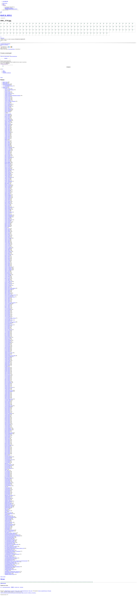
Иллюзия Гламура (8, 573)
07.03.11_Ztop (7, 252)
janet (1, 11)
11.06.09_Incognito (8, 519)
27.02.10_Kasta (7, 435)
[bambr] (7, 582)
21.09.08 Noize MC (8, 568)
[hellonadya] (25, 582)
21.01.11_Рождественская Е (10, 296)
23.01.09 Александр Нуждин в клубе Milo (12, 535)
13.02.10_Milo (7, 440)
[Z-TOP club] (75, 582)
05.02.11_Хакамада (8, 285)
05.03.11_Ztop (7, 257)
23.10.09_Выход (8, 484)
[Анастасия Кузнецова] (79, 582)
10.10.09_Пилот (8, 489)
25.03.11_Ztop (7, 236)
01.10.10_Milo (7, 350)
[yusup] (74, 582)
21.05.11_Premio (8, 191)
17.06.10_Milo (7, 389)
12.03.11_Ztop (7, 244)
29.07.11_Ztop (7, 143)
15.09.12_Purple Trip (8, 93)
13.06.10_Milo (7, 392)
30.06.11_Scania (7, 167)
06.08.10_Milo (7, 371)
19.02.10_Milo (7, 439)
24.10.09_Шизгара (8, 482)
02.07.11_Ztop (7, 163)
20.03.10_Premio (8, 424)
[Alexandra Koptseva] (3, 582)
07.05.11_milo (7, 200)
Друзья (2, 579)
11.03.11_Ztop (7, 245)
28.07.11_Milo (7, 145)
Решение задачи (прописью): (5, 61)
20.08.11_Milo (7, 130)
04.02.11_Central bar (8, 283)
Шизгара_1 (7, 463)
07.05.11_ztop (7, 204)
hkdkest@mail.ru (7, 590)
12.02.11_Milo (7, 276)
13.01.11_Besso (7, 304)
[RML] (53, 582)
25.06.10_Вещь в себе (9, 387)
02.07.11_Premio (8, 164)
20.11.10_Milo (7, 328)
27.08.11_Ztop (7, 126)
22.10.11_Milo (7, 114)
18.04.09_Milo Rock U (9, 525)
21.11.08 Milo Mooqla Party (9, 547)
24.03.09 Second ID (6, 84)
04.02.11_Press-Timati (8, 289)
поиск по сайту (5, 9)
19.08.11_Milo (7, 125)
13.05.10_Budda (7, 404)
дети (12, 587)
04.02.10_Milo (7, 446)
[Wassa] (69, 582)
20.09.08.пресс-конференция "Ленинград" (12, 571)
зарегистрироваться (13, 56)
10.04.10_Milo (7, 417)
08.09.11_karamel (8, 124)
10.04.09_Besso (7, 527)
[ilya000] (26, 582)
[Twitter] (9, 47)
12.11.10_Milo (7, 332)
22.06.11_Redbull (8, 174)
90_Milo (6, 366)
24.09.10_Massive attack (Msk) (10, 355)
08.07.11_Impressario (8, 157)
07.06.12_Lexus (7, 97)
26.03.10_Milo (7, 422)
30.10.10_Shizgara (8, 337)
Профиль (4, 71)
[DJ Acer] (17, 582)
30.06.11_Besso (7, 168)
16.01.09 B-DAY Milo (8, 538)
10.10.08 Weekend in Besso (9, 558)
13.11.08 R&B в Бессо (9, 549)
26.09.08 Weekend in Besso (9, 565)
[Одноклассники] (10, 47)
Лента (1, 77)
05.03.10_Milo (7, 431)
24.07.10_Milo (7, 373)
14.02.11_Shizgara (8, 274)
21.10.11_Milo (7, 115)
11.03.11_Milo (7, 249)
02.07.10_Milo (7, 383)
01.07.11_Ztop (7, 166)
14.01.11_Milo (7, 301)
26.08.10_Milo (7, 365)
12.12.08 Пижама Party (9, 543)
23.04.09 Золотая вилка (9, 524)
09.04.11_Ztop (7, 223)
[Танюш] (88, 582)
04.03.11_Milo (7, 259)
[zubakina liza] (76, 582)
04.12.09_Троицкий (8, 468)
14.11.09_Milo (7, 474)
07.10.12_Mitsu (7, 91)
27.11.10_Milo (7, 325)
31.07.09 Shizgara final (9, 513)
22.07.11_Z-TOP (8, 149)
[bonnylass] (12, 582)
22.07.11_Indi (7, 140)
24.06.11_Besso (7, 171)
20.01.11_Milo (7, 300)
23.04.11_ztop (7, 211)
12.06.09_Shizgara (8, 518)
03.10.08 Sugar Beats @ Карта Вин (11, 563)
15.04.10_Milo (7, 416)
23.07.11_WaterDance (8, 147)
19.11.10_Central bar (8, 329)
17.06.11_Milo (7, 176)
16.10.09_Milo (7, 488)
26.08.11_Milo (7, 129)
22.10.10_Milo (7, 343)
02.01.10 (6, 454)
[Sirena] (57, 582)
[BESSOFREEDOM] (11, 582)
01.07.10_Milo (7, 384)
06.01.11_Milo (7, 306)
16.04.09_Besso (7, 526)
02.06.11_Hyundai (8, 185)
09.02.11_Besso (7, 278)
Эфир (4, 70)
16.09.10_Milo (7, 359)
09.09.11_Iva (7, 123)
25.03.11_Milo (7, 237)
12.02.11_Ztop (7, 275)
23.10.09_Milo (7, 483)
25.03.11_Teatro (7, 235)
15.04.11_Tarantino (8, 216)
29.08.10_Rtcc (7, 363)
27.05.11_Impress (8, 189)
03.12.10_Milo (7, 323)
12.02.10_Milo (7, 441)
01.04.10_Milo (7, 420)
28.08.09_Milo (7, 507)
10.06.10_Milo (7, 394)
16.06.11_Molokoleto (8, 177)
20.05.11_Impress (8, 194)
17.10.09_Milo (7, 487)
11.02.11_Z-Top (7, 277)
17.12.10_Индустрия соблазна (10, 318)
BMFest (6, 139)
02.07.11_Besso (7, 165)
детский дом (16, 587)
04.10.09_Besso (7, 492)
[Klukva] (38, 582)
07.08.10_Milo (7, 370)
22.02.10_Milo (7, 436)
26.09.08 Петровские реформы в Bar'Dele (12, 566)
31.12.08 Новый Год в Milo (10, 540)
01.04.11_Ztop (7, 228)
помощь (5, 58)
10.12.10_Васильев (8, 322)
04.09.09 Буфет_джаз (8, 506)
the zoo (6, 227)
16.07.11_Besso (7, 152)
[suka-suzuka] (60, 582)
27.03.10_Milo (7, 421)
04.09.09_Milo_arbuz (8, 505)
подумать (21, 587)
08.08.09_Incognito (8, 512)
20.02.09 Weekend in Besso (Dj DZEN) (11, 534)
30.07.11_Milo (7, 142)
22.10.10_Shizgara (8, 342)
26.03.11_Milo (7, 234)
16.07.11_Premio (8, 150)
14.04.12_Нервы (8, 100)
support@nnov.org (44, 590)
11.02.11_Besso (7, 280)
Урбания (6, 509)
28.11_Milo (7, 470)
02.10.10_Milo (7, 349)
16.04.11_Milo (7, 218)
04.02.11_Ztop (7, 286)
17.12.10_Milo (7, 317)
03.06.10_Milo (7, 396)
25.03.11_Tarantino (8, 238)
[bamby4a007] (8, 582)
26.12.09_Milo (7, 455)
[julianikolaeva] (34, 582)
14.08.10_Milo (7, 369)
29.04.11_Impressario (8, 207)
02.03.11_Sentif (7, 260)
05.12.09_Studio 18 (8, 465)
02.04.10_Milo (7, 419)
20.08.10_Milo (7, 367)
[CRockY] (16, 582)
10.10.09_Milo (7, 490)
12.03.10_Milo (7, 426)
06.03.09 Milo (7, 529)
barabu (6, 469)
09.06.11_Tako (7, 184)
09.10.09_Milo (7, 491)
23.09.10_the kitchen (8, 356)
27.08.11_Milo (7, 127)
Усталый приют (7, 510)
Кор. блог (30, 590)
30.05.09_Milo (7, 520)
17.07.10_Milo (7, 376)
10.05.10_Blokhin (8, 406)
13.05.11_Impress (8, 197)
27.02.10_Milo (7, 434)
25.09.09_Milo (7, 499)
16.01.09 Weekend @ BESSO (10, 539)
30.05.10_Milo (7, 397)
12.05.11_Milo (7, 199)
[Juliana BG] (33, 582)
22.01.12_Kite (7, 102)
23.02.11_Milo (7, 266)
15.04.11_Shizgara (8, 221)
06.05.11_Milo (7, 202)
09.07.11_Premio (8, 155)
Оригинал (2, 38)
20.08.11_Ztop (7, 131)
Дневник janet (5, 86)
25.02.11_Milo (7, 265)
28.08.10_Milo (7, 364)
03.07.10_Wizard (8, 381)
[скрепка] (85, 582)
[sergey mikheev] (56, 582)
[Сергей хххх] (84, 582)
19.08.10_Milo (7, 368)
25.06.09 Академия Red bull (10, 517)
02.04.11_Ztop (7, 229)
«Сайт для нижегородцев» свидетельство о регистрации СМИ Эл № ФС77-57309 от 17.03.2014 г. (18, 592)
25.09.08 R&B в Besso (9, 567)
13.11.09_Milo (7, 475)
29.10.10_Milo (7, 339)
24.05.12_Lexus (7, 98)
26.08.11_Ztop (7, 128)
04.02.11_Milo (7, 287)
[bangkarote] (10, 582)
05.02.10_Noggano (8, 445)
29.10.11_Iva (7, 107)
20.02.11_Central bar (8, 268)
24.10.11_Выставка (8, 106)
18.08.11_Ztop (7, 134)
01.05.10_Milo (7, 407)
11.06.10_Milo (7, 393)
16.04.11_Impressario (8, 215)
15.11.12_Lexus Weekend (9, 89)
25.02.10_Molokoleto (8, 433)
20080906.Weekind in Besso (10, 574)
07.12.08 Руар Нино (8, 545)
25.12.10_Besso (7, 312)
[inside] (29, 582)
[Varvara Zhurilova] (65, 582)
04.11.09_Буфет (7, 467)
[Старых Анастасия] (87, 582)
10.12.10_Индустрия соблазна (10, 321)
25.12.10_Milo (7, 311)
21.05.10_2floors (8, 400)
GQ (1, 587)
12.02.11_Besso (7, 273)
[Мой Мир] (11, 47)
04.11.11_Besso (7, 105)
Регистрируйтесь (11, 49)
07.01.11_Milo (7, 305)
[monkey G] (44, 582)
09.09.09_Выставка (8, 503)
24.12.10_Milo (7, 313)
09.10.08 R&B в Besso (9, 559)
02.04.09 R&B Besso (6, 83)
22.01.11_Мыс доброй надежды (10, 294)
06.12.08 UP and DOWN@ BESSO (11, 546)
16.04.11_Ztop (7, 217)
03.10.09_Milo (7, 493)
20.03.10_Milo (7, 423)
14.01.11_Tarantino (8, 303)
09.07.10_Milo (7, 379)
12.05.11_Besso (7, 198)
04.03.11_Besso (7, 258)
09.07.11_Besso (7, 156)
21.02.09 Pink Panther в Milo (10, 533)
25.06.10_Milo (7, 386)
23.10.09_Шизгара (8, 485)
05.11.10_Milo (7, 334)
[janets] (30, 582)
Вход (3, 4)
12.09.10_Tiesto (7, 360)
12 (5, 112)
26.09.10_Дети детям (8, 352)
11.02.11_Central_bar (8, 281)
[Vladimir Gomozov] (67, 582)
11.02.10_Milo (7, 442)
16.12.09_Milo (7, 460)
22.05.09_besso (7, 521)
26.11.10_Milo (7, 326)
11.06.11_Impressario (8, 181)
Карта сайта (17, 590)
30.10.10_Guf (7, 338)
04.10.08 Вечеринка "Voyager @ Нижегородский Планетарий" (16, 560)
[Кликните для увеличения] (0, 12)
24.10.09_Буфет (7, 481)
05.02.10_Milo (7, 444)
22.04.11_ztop (7, 213)
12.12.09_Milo (7, 461)
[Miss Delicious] (43, 582)
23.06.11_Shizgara (8, 172)
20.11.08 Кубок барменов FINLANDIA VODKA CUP (14, 548)
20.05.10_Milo (7, 401)
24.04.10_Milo (7, 409)
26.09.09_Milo (7, 497)
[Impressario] (28, 582)
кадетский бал (7, 272)
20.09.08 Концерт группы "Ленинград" (12, 572)
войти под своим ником (4, 56)
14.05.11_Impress (8, 196)
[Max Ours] (40, 582)
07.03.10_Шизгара (8, 429)
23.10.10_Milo (7, 341)
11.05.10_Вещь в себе (9, 405)
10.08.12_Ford (7, 94)
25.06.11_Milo (7, 170)
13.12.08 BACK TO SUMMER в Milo (11, 544)
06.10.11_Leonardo (8, 120)
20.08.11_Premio (8, 132)
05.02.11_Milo (7, 282)
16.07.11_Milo (7, 151)
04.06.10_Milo (7, 395)
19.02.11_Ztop (7, 270)
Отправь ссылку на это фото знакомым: (7, 39)
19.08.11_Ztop (7, 133)
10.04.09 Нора (7, 528)
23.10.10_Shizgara (8, 340)
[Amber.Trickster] (4, 582)
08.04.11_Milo (7, 226)
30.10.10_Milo (7, 336)
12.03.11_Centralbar (8, 247)
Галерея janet (5, 87)
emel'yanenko (7, 183)
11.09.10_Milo (7, 361)
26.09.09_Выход (8, 496)
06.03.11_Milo (7, 256)
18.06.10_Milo (7, 388)
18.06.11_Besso (7, 175)
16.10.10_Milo (7, 345)
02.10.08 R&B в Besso (9, 564)
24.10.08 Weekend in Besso (9, 550)
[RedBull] (52, 582)
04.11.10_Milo (7, 335)
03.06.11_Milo (7, 180)
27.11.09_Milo (7, 471)
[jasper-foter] (31, 582)
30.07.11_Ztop (7, 141)
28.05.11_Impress (8, 186)
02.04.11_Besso (7, 231)
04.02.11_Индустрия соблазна (10, 288)
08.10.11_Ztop (7, 116)
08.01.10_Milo (7, 453)
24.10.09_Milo (7, 480)
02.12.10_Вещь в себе (9, 324)
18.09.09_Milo (7, 502)
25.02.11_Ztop (7, 262)
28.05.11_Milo (7, 182)
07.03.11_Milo (7, 253)
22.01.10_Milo (7, 450)
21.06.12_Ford (7, 96)
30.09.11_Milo (7, 121)
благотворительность (6, 587)
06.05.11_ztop (7, 205)
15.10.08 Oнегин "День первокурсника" (12, 554)
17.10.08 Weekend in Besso (9, 553)
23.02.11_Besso (7, 263)
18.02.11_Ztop (7, 271)
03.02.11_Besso (7, 290)
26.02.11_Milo (7, 264)
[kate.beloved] (35, 582)
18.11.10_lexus (7, 330)
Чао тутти (6, 508)
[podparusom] (48, 582)
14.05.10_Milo (7, 402)
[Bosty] (13, 582)
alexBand (6, 514)
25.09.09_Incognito (8, 498)
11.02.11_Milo (7, 279)
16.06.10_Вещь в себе (9, 390)
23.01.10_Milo (7, 449)
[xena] (70, 582)
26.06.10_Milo (7, 385)
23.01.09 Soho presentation (9, 536)
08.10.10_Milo (7, 347)
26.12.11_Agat (7, 103)
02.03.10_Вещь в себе (9, 432)
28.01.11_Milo (7, 292)
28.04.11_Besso (7, 208)
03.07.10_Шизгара (8, 382)
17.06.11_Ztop (7, 179)
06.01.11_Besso (7, 307)
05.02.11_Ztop (7, 284)
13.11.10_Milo (7, 331)
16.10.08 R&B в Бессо (9, 555)
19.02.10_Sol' (7, 438)
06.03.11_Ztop (7, 255)
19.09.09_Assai (7, 500)
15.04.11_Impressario (8, 219)
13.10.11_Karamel (8, 119)
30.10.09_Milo (7, 479)
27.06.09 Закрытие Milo (9, 516)
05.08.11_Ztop (7, 138)
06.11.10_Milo (7, 333)
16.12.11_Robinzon (8, 104)
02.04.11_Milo (7, 230)
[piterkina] (47, 582)
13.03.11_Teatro (7, 243)
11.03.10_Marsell (8, 427)
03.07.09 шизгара (8, 515)
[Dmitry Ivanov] (20, 582)
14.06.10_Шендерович (9, 391)
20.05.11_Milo (7, 193)
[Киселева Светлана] (83, 582)
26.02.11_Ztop (7, 261)
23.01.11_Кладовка (8, 295)
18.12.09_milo (7, 458)
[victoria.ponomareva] (66, 582)
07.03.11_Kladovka (8, 251)
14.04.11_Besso (7, 222)
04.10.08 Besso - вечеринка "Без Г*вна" (12, 561)
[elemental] (21, 582)
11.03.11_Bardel (7, 248)
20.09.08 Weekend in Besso (9, 569)
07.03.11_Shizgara (8, 254)
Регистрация (5, 3)
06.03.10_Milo (7, 430)
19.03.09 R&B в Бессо (9, 85)
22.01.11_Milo (7, 297)
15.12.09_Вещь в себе (9, 459)
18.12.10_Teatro (7, 316)
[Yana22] (71, 582)
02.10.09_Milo (7, 494)
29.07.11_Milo (7, 144)
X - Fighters (7, 570)
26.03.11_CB (7, 232)
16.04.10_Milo (7, 415)
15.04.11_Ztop (7, 220)
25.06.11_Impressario (8, 169)
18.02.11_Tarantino (8, 269)
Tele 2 (6, 511)
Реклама (49, 590)
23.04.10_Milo (7, 410)
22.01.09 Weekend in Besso (9, 537)
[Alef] (2, 582)
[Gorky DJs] (22, 582)
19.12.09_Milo (7, 457)
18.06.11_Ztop (7, 178)
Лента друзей (2, 576)
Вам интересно (7, 43)
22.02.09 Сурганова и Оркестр (10, 532)
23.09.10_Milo (7, 354)
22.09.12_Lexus (7, 92)
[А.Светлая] (78, 582)
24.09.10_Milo (7, 353)
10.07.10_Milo (7, 378)
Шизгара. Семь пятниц (9, 495)
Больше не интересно (4, 44)
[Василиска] (80, 582)
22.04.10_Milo (7, 412)
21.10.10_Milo (7, 344)
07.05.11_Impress (8, 201)
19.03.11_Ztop (7, 239)
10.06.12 (6, 90)
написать (10, 7)
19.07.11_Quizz (7, 146)
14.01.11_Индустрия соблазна (10, 302)
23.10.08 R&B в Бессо (9, 552)
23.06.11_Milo (7, 173)
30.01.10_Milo (7, 447)
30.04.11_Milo (7, 206)
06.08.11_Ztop (7, 137)
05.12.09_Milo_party (8, 464)
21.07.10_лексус (8, 374)
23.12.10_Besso (7, 314)
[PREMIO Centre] (49, 582)
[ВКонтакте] (8, 47)
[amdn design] (6, 582)
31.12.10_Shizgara (8, 309)
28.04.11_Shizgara (8, 209)
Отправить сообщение (7, 72)
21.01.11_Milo (7, 298)
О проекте (13, 590)
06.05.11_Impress (8, 203)
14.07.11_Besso (7, 154)
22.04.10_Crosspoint (8, 413)
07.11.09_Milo (7, 476)
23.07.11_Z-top (7, 148)
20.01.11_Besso (7, 299)
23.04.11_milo (7, 210)
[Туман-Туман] (89, 582)
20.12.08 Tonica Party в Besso (10, 542)
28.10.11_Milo (7, 110)
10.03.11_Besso (7, 250)
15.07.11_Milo (7, 153)
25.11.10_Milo (7, 327)
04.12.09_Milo (7, 466)
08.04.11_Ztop (7, 224)
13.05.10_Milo (7, 403)
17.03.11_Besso (7, 242)
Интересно (2, 43)
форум (39, 590)
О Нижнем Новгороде (24, 590)
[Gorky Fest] (24, 582)
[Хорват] (92, 582)
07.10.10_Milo (7, 348)
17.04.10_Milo (7, 414)
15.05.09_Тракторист (8, 522)
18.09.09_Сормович (8, 501)
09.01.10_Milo (7, 452)
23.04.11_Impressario (8, 212)
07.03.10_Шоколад (8, 428)
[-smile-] (1, 582)
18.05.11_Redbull (8, 195)
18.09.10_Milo (7, 357)
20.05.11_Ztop (7, 192)
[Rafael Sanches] (51, 582)
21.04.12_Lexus (7, 99)
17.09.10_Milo (7, 358)
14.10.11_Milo (7, 118)
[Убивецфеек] (90, 582)
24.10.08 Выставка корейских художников (12, 551)
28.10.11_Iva (7, 111)
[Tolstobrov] (62, 582)
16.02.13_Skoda (7, 88)
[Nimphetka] (46, 582)
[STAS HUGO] (58, 582)
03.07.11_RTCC (6, 15)
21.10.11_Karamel (8, 113)
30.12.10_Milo (7, 310)
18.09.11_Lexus (7, 122)
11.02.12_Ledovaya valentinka (10, 101)
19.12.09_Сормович (8, 456)
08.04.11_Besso (7, 225)
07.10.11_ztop (7, 117)
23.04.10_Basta (7, 411)
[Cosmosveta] (15, 582)
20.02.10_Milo (7, 437)
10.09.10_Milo (7, 362)
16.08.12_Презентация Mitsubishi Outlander (12, 95)
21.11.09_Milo (7, 472)
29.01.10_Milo (7, 448)
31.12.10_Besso (7, 308)
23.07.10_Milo (7, 375)
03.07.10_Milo (7, 380)
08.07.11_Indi (7, 159)
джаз (5, 486)
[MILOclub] (42, 582)
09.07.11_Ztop (7, 160)
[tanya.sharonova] (61, 582)
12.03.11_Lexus (7, 246)
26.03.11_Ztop (7, 233)
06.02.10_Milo (7, 443)
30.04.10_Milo (7, 408)
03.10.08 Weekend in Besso (9, 562)
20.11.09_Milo (7, 473)
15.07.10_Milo (7, 377)
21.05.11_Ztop (7, 190)
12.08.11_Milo (7, 136)
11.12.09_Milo (7, 462)
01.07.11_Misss (7, 158)
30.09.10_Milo (7, 351)
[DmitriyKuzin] (19, 582)
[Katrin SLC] (37, 582)
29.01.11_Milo (7, 291)
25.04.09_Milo (7, 523)
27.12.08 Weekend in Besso (9, 541)
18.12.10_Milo (7, 315)
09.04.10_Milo (7, 418)
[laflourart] (39, 582)
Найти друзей (3, 583)
